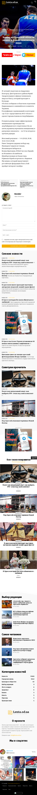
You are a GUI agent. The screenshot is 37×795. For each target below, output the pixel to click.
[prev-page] (16, 582)
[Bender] (9, 46)
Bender (14, 46)
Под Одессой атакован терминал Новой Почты (18, 516)
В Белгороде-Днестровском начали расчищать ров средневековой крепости (8, 184)
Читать (34, 751)
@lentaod (9, 751)
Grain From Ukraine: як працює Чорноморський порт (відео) (23, 622)
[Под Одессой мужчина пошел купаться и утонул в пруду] (7, 652)
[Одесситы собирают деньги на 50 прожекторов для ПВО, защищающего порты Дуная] (7, 662)
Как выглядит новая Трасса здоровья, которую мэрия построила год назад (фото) (26, 185)
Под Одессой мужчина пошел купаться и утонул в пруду (23, 649)
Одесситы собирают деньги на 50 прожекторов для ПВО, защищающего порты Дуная (24, 660)
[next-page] (20, 582)
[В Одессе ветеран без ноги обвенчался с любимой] (18, 560)
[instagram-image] (6, 762)
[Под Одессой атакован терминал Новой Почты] (18, 408)
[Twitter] (19, 60)
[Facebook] (15, 60)
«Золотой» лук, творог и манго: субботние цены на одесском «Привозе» (22, 602)
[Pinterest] (23, 60)
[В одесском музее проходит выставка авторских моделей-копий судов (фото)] (18, 531)
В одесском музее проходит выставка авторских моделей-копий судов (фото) (18, 544)
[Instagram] (16, 745)
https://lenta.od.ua (19, 196)
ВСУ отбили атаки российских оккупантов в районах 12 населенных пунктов (23, 613)
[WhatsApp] (27, 60)
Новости (5, 29)
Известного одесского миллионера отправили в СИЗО (24, 639)
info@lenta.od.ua (16, 735)
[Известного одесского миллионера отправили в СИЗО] (7, 642)
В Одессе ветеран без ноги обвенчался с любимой (18, 572)
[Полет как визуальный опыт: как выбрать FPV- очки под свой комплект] (18, 379)
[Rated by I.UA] (18, 793)
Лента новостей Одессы (14, 783)
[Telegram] (20, 745)
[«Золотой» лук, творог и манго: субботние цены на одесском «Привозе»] (7, 604)
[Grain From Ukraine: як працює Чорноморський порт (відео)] (7, 625)
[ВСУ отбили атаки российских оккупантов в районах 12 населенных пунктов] (7, 615)
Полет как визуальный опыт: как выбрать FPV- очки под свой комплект (18, 486)
